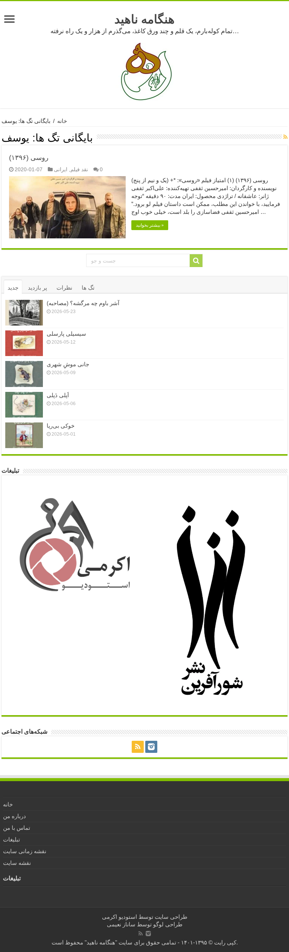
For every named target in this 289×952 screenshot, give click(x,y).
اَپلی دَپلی (58, 395)
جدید (13, 287)
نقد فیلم (79, 169)
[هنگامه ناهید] (144, 71)
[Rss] (138, 747)
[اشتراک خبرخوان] (285, 137)
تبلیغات (11, 839)
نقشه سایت (17, 863)
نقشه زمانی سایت (24, 851)
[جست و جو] (196, 260)
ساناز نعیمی (121, 924)
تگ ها (88, 287)
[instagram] (151, 747)
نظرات (64, 287)
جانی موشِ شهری (68, 364)
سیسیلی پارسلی (66, 333)
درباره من (14, 816)
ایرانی (60, 169)
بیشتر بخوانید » (150, 225)
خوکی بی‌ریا (61, 425)
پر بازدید (37, 287)
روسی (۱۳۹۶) (29, 157)
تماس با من (16, 828)
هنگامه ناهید (144, 19)
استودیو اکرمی (119, 917)
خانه (62, 121)
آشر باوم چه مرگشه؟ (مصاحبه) (83, 303)
